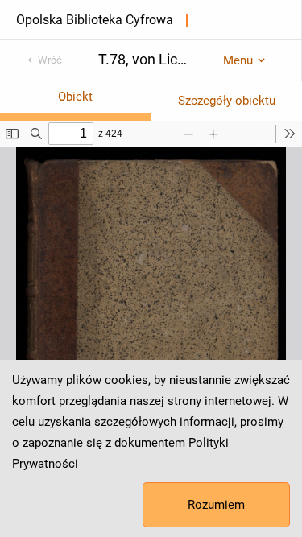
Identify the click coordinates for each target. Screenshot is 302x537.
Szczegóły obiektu (226, 100)
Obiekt (75, 96)
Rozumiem (216, 505)
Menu (238, 60)
